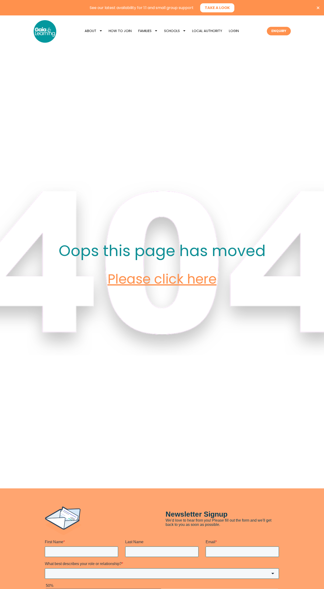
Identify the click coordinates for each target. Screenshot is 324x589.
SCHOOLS (172, 30)
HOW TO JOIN (120, 30)
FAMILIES (145, 30)
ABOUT (90, 30)
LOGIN (234, 30)
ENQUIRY (278, 30)
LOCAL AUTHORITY (207, 30)
